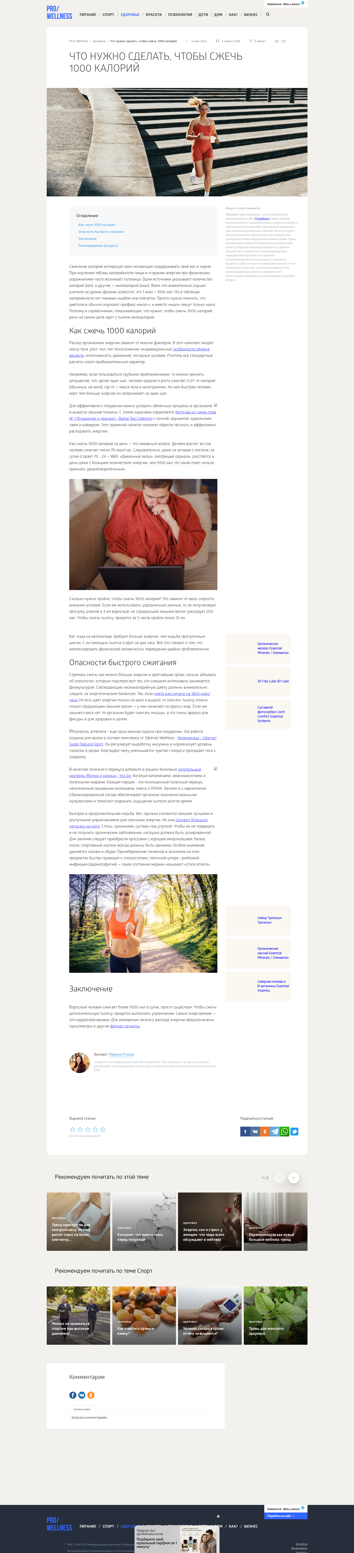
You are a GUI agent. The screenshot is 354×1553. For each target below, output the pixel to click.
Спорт (108, 15)
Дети (203, 15)
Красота (154, 15)
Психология (180, 15)
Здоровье (130, 15)
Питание (88, 15)
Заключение (87, 239)
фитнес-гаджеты (125, 1026)
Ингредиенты (299, 1548)
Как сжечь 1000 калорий (96, 225)
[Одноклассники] (90, 1395)
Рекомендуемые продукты (98, 246)
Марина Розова (121, 1055)
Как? (233, 15)
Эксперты (301, 1544)
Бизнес (251, 15)
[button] (279, 1177)
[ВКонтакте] (81, 1395)
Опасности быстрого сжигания (100, 232)
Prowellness (262, 219)
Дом (218, 15)
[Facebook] (72, 1395)
